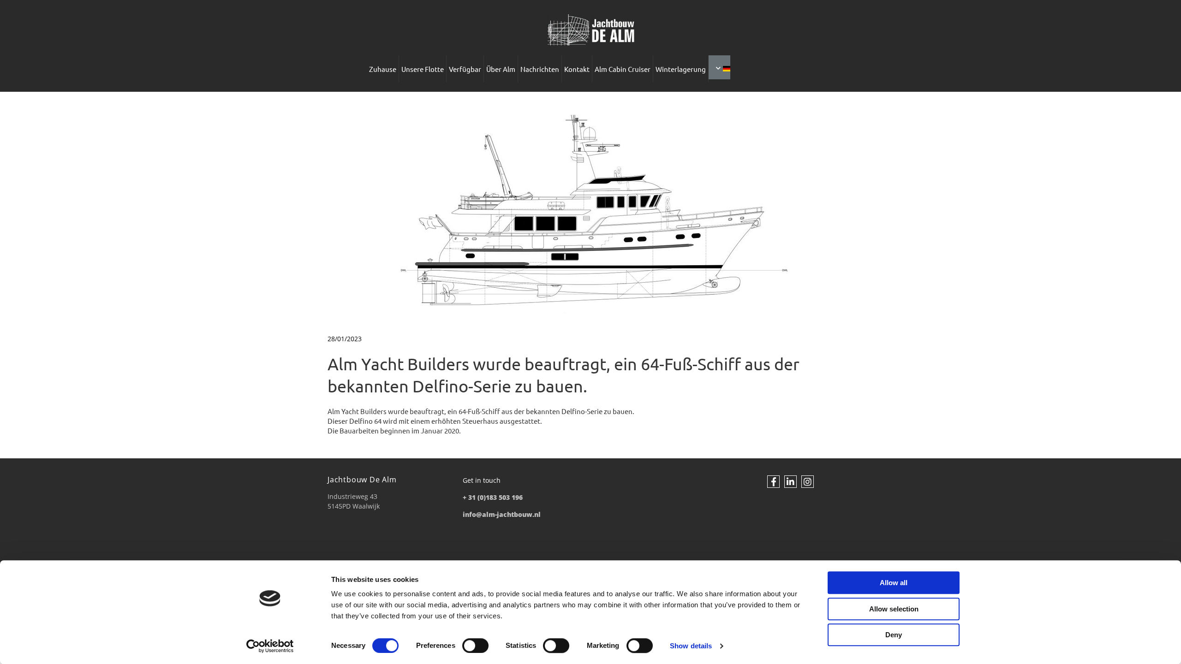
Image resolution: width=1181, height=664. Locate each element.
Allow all (893, 583)
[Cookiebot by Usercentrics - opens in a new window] (270, 646)
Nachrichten (539, 69)
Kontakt (577, 69)
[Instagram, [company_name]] (807, 481)
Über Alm (500, 69)
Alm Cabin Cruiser (622, 69)
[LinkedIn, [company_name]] (790, 481)
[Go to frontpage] (590, 30)
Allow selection (894, 609)
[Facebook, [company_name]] (773, 481)
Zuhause (382, 69)
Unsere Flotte (422, 69)
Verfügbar (465, 69)
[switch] (475, 645)
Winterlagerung (681, 69)
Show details (691, 646)
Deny (893, 635)
